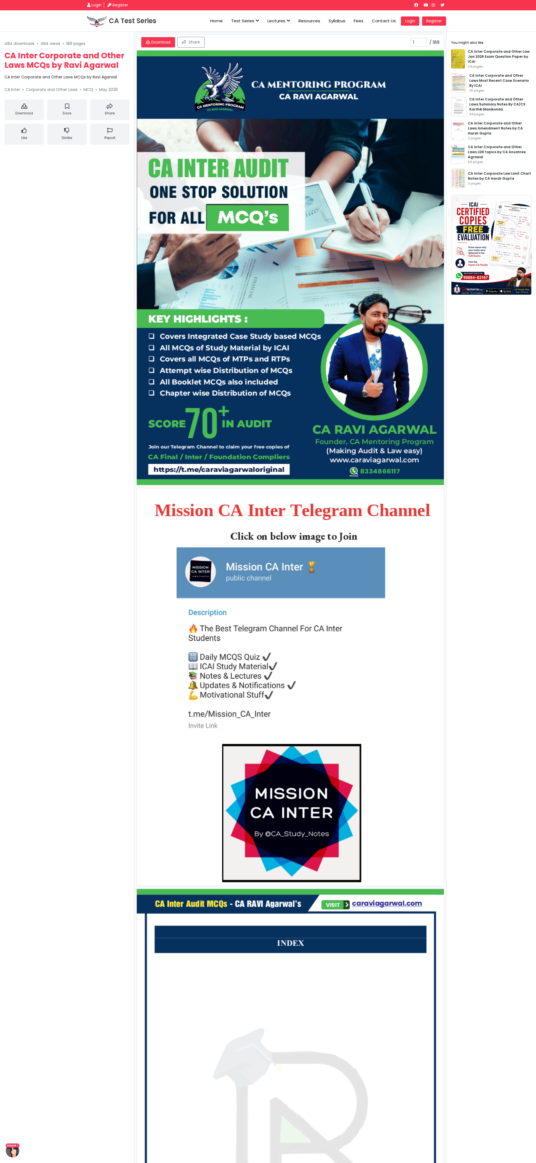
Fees (358, 21)
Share (110, 113)
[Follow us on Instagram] (435, 5)
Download (24, 113)
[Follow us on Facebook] (418, 5)
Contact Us (384, 21)
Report (109, 137)
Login (97, 5)
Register (120, 5)
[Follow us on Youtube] (427, 5)
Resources (309, 21)
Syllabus (337, 21)
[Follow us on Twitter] (445, 5)
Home (216, 21)
